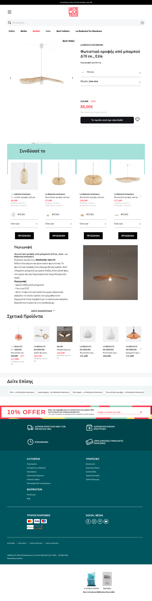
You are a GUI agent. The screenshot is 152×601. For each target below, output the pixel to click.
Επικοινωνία (90, 464)
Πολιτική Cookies (33, 479)
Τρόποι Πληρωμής (92, 479)
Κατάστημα (31, 494)
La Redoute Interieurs (91, 44)
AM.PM (60, 346)
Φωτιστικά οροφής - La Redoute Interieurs (125, 392)
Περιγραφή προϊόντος (90, 62)
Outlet (36, 30)
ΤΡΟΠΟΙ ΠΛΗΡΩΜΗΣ (52, 543)
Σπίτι (12, 30)
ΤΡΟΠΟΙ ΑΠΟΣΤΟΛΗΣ (36, 543)
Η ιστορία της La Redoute (36, 468)
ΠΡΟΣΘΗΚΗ (24, 235)
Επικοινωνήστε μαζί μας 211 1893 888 (129, 2)
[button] (9, 22)
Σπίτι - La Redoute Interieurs (21, 392)
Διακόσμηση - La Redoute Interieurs (53, 392)
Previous (13, 197)
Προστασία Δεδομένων (35, 475)
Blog (28, 498)
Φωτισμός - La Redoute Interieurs (88, 392)
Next (140, 196)
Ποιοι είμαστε (32, 464)
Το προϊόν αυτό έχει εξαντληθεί (107, 120)
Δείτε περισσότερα (41, 310)
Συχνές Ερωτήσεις (92, 468)
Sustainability (91, 472)
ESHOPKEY (19, 558)
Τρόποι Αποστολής (93, 475)
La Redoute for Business (89, 30)
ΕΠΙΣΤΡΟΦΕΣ (11, 543)
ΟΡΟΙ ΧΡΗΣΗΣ (22, 543)
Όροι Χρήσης (32, 472)
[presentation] (10, 77)
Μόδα (24, 30)
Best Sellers (63, 30)
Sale (48, 30)
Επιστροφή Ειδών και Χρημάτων (39, 483)
